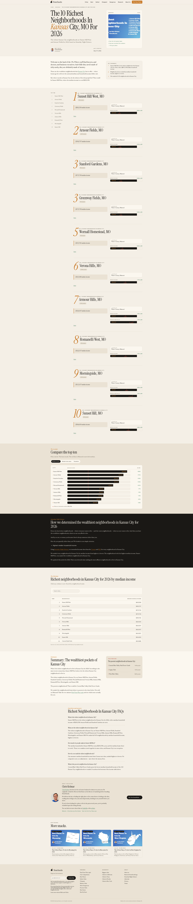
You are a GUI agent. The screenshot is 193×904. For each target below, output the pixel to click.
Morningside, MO (91, 373)
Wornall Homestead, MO (95, 231)
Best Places (83, 877)
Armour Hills (56, 492)
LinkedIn (84, 808)
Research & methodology (131, 874)
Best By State (83, 892)
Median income (55, 461)
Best (92, 2)
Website (64, 811)
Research (120, 2)
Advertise (126, 879)
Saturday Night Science (61, 549)
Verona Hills (57, 489)
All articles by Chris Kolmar (74, 811)
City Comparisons (84, 874)
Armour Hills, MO (90, 299)
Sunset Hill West (57, 471)
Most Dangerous (84, 885)
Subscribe (71, 878)
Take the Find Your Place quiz (89, 811)
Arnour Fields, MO (91, 130)
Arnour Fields (57, 475)
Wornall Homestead (58, 485)
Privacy (126, 881)
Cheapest (104, 2)
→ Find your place (112, 45)
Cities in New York (107, 881)
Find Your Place (137, 2)
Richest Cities (83, 883)
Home (52, 7)
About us (126, 872)
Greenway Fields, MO (92, 197)
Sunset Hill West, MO (91, 96)
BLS (99, 549)
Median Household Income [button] (134, 598)
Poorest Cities (83, 887)
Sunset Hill (57, 502)
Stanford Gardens (58, 478)
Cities (86, 2)
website (93, 808)
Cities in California (107, 874)
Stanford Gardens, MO (93, 164)
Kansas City (81, 71)
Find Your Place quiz (77, 692)
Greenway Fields (57, 482)
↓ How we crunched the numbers (116, 43)
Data (75, 116)
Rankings (57, 7)
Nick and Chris (64, 892)
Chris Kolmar (58, 49)
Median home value (66, 461)
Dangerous (113, 2)
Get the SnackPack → (135, 797)
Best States (83, 890)
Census (93, 549)
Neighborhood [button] (66, 598)
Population (76, 461)
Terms (126, 883)
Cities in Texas (106, 877)
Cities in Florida (106, 879)
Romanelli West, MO (93, 339)
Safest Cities (83, 879)
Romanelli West (58, 495)
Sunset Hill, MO (92, 413)
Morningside (57, 499)
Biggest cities (105, 872)
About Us (128, 2)
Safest (97, 2)
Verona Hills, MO (90, 265)
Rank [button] (53, 598)
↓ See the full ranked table (115, 41)
